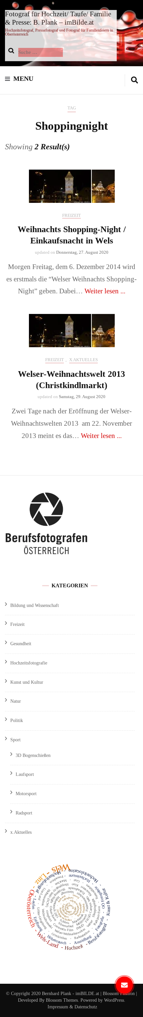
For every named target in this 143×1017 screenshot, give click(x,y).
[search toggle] (134, 80)
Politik (16, 720)
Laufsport (25, 774)
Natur (15, 701)
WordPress (114, 1000)
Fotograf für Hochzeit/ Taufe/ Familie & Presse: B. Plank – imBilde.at (58, 18)
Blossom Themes (61, 1000)
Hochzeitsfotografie (28, 662)
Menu (23, 78)
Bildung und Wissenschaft (34, 605)
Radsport (24, 812)
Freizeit (71, 215)
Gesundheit (20, 643)
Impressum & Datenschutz (72, 1006)
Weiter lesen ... (104, 291)
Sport (15, 739)
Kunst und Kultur (26, 682)
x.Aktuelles (83, 359)
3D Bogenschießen (33, 755)
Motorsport (26, 793)
